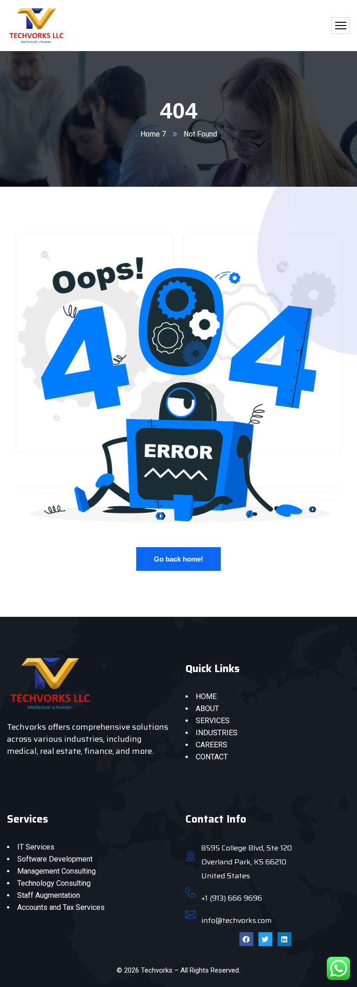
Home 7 (153, 134)
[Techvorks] (36, 25)
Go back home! (178, 559)
